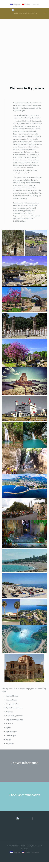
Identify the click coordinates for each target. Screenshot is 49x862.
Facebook (35, 5)
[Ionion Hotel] (24, 13)
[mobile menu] (45, 13)
